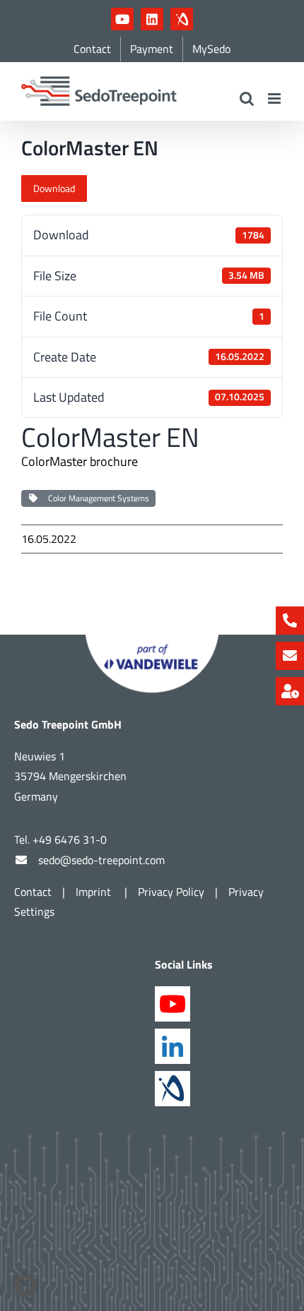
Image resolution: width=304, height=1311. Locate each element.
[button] (25, 1285)
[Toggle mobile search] (247, 98)
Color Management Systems (96, 498)
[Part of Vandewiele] (152, 640)
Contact (33, 891)
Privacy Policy (171, 891)
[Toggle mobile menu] (275, 98)
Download (54, 188)
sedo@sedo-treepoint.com (101, 859)
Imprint (95, 891)
